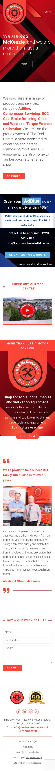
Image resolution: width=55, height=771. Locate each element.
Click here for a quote (27, 254)
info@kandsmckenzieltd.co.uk (27, 243)
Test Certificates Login (27, 741)
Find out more (18, 64)
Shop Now (27, 436)
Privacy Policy (27, 747)
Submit (12, 667)
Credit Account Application (27, 752)
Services (14, 176)
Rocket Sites (36, 763)
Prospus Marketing (34, 757)
